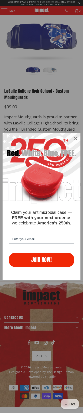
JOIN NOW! (41, 260)
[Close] (75, 138)
